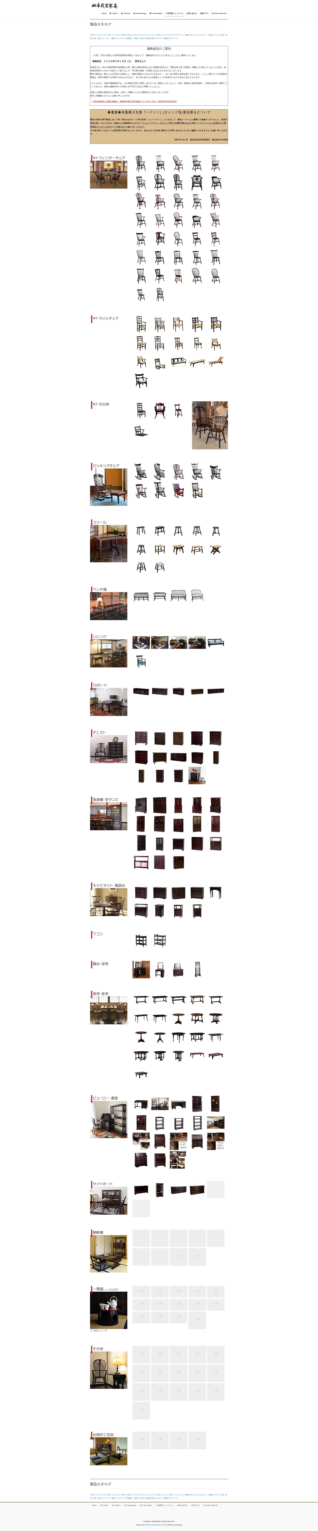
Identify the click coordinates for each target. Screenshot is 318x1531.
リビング (164, 35)
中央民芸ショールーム (164, 1505)
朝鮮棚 (129, 38)
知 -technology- (130, 1505)
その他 (141, 38)
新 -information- (146, 1505)
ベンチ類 (156, 35)
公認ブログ (195, 1505)
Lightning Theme (159, 1525)
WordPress (148, 1525)
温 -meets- (104, 1505)
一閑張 (135, 38)
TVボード (172, 35)
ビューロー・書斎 (108, 38)
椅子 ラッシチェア (114, 35)
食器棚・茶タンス (191, 35)
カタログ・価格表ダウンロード (166, 38)
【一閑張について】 (99, 1331)
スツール (149, 35)
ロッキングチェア (138, 35)
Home (94, 1505)
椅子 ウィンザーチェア (99, 35)
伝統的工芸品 (149, 38)
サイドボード (120, 38)
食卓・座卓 (97, 38)
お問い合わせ (182, 1505)
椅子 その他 (126, 35)
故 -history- (116, 1505)
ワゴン (217, 35)
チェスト (180, 35)
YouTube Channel (210, 1505)
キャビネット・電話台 (205, 35)
